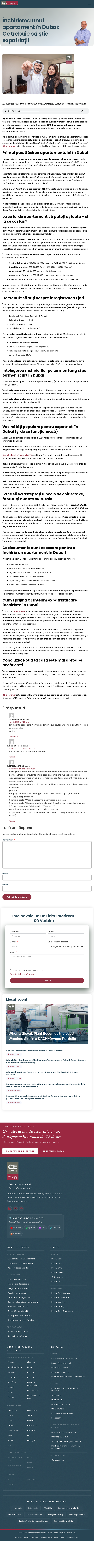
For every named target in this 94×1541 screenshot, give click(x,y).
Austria (11, 1415)
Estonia (30, 1377)
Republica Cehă (15, 1367)
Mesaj (13, 952)
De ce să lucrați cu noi (61, 1363)
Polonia (11, 1362)
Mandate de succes (60, 1372)
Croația (11, 1397)
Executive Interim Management (21, 1259)
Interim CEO (56, 1259)
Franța (10, 1425)
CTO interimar (57, 1277)
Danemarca (32, 1425)
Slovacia (11, 1372)
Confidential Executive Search (20, 1263)
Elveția (10, 1420)
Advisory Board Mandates (19, 1268)
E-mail (5, 884)
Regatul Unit (32, 1410)
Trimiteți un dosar (53, 1151)
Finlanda (31, 1430)
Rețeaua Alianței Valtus (18, 1331)
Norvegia (31, 1420)
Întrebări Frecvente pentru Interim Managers (65, 1447)
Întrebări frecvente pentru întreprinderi (68, 1376)
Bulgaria (11, 1387)
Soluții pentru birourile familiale (21, 1320)
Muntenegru (32, 1390)
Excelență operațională (18, 1311)
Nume (5, 873)
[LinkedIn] (9, 1208)
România (12, 1382)
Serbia (10, 1392)
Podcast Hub (57, 1418)
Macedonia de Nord (33, 1397)
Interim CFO (56, 1263)
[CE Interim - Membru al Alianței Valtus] (35, 1171)
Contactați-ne (57, 1460)
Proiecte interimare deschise (63, 1432)
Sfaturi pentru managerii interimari (66, 1441)
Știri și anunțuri (57, 1409)
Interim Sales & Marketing (62, 1311)
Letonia (30, 1372)
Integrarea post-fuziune (18, 1288)
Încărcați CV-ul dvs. (59, 1437)
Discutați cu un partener (20, 1151)
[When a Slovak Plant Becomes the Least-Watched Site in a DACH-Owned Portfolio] (47, 1024)
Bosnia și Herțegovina (32, 1383)
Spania (11, 1440)
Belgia (10, 1435)
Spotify (31, 1227)
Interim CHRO (57, 1272)
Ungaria (11, 1377)
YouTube (17, 1227)
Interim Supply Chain (60, 1297)
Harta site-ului (73, 1538)
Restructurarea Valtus (17, 1336)
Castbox (17, 1233)
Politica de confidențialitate (26, 1538)
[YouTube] (15, 1208)
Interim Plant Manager (61, 1293)
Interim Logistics (58, 1302)
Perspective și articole (60, 1404)
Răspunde (13, 736)
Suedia (30, 1415)
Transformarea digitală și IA (20, 1297)
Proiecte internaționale (18, 1306)
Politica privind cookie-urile (52, 1538)
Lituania (30, 1367)
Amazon (56, 1227)
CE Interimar (9, 146)
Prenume (14, 931)
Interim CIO (56, 1281)
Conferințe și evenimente (62, 1413)
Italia (10, 1445)
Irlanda (30, 1435)
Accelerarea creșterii (17, 1293)
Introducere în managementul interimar (64, 1389)
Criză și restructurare (17, 1279)
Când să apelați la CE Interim (64, 1358)
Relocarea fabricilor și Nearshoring (23, 1302)
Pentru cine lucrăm (59, 1367)
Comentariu (8, 840)
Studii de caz (57, 1400)
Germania (12, 1410)
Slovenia (31, 1362)
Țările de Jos (13, 1430)
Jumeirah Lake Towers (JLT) (17, 455)
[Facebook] (21, 1208)
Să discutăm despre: (58, 942)
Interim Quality (57, 1306)
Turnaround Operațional (18, 1284)
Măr (43, 1227)
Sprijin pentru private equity (20, 1315)
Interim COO (56, 1268)
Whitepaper (56, 1395)
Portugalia (31, 1440)
